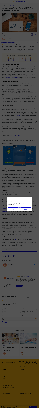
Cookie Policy (29, 197)
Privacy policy (24, 197)
